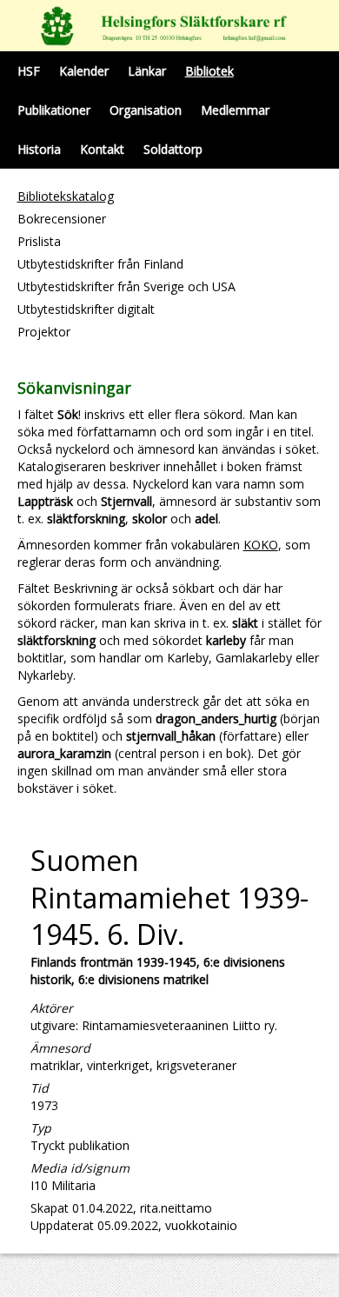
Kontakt (102, 149)
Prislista (39, 241)
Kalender (84, 71)
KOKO (260, 544)
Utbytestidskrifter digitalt (86, 309)
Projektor (43, 331)
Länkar (147, 71)
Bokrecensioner (61, 218)
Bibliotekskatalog (65, 196)
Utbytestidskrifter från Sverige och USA (126, 286)
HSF (28, 71)
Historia (39, 149)
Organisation (146, 110)
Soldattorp (173, 149)
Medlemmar (235, 110)
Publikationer (53, 110)
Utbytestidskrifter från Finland (100, 264)
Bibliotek (209, 71)
